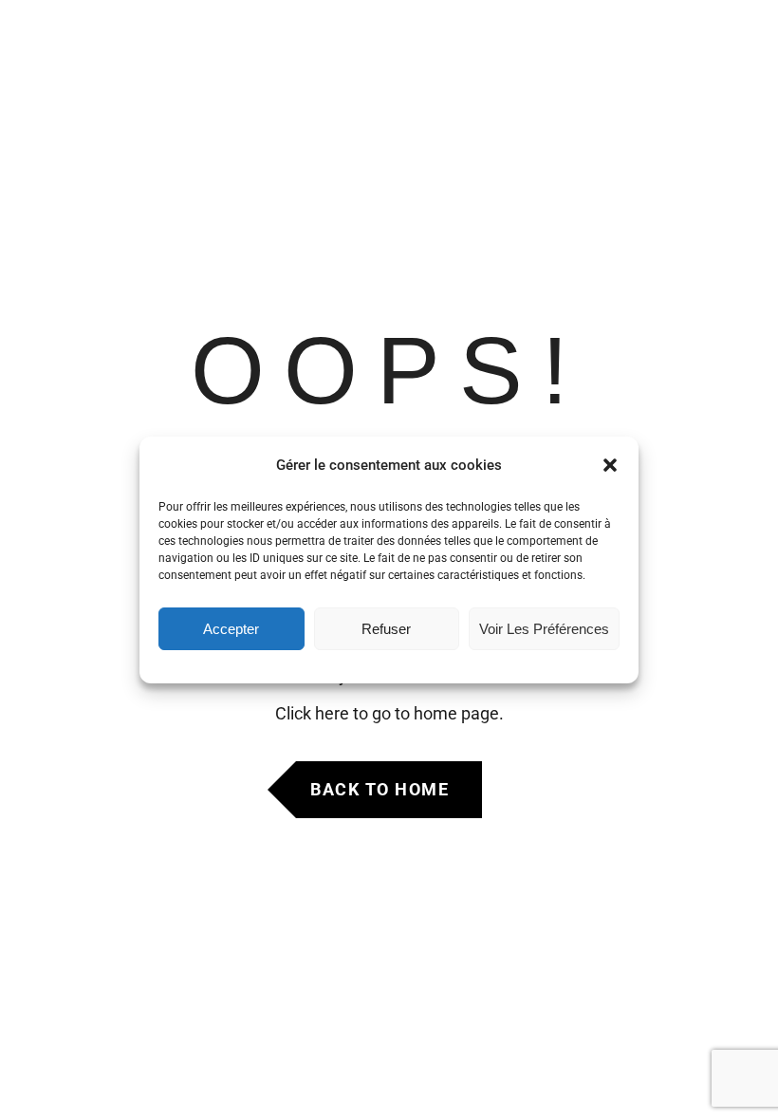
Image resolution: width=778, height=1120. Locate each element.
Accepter (231, 629)
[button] (610, 465)
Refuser (386, 629)
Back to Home (379, 789)
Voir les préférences (544, 629)
